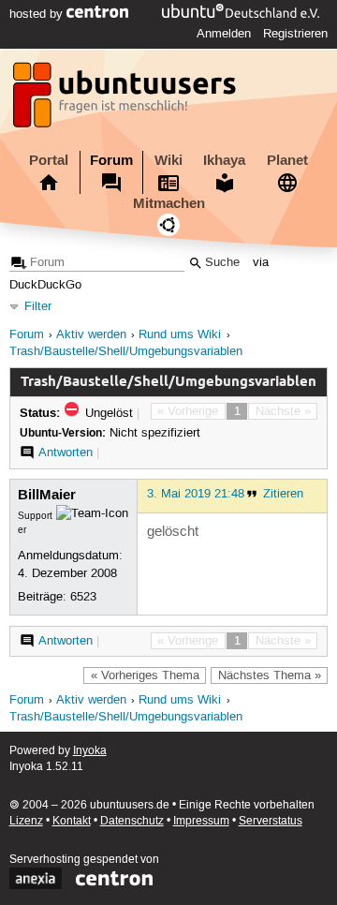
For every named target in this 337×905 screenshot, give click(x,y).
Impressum (201, 821)
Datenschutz (132, 821)
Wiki (168, 160)
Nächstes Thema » (269, 675)
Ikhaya (224, 160)
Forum (111, 160)
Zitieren (283, 493)
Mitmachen (169, 203)
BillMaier (47, 494)
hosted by (37, 14)
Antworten (65, 452)
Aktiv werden (91, 335)
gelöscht (172, 532)
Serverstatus (270, 821)
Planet (287, 160)
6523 (83, 596)
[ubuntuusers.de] (126, 100)
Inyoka (90, 751)
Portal (48, 160)
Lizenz (26, 821)
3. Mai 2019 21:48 (195, 493)
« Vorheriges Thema (145, 675)
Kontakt (71, 821)
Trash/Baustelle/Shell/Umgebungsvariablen (125, 352)
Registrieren (295, 33)
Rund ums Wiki (180, 335)
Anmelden (224, 33)
